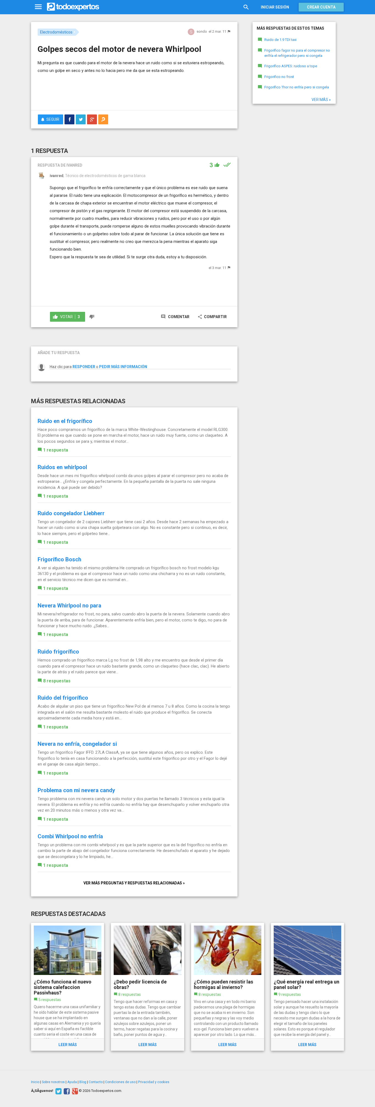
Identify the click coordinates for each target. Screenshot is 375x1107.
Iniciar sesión (275, 7)
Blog (82, 1082)
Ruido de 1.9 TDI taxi (280, 40)
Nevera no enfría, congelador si (77, 744)
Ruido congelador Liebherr (71, 513)
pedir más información (123, 367)
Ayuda (72, 1082)
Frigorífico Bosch (59, 559)
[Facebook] (66, 1091)
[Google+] (74, 1091)
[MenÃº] (38, 7)
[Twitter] (57, 1091)
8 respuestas (57, 680)
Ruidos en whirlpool (62, 467)
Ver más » (321, 99)
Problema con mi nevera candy (76, 790)
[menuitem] (69, 119)
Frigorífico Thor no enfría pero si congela (296, 87)
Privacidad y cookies (153, 1082)
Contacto (96, 1082)
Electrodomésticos (56, 32)
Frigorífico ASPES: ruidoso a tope (290, 66)
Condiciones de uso (120, 1082)
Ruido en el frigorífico (65, 421)
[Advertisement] (134, 91)
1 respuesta (55, 450)
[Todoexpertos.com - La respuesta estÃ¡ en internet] (73, 7)
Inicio (35, 1082)
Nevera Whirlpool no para (69, 605)
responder (83, 367)
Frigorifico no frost (279, 77)
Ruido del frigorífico (63, 697)
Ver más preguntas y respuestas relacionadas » (134, 883)
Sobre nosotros (53, 1082)
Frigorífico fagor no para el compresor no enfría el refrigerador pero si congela (297, 53)
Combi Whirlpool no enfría (70, 836)
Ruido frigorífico (58, 651)
